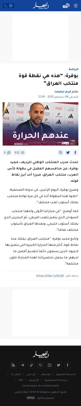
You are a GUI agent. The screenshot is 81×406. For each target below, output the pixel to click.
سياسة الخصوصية (56, 380)
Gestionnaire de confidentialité (40, 386)
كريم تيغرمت (62, 91)
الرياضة (73, 69)
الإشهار (45, 374)
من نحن (31, 374)
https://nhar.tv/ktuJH (50, 276)
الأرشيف (34, 380)
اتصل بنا (16, 374)
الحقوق (55, 392)
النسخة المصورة (66, 374)
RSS (21, 380)
